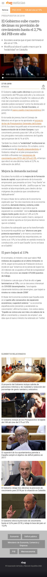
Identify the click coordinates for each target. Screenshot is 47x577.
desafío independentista (28, 149)
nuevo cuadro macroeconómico (26, 110)
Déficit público (30, 536)
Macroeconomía (28, 551)
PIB (13, 551)
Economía (14, 536)
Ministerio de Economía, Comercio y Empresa (23, 544)
